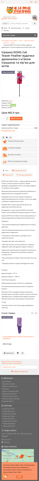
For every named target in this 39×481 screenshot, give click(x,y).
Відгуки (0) (9, 175)
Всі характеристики (8, 130)
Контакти (6, 389)
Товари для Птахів (9, 416)
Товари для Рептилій (10, 421)
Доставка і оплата (9, 384)
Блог (5, 28)
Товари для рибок (9, 418)
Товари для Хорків (9, 423)
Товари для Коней (9, 426)
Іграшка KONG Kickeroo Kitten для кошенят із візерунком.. (18, 337)
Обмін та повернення (10, 386)
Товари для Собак (9, 409)
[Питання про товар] (3, 137)
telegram (6, 442)
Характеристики (20, 170)
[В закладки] (7, 137)
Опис (7, 170)
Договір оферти (8, 401)
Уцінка (27, 28)
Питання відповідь (25, 175)
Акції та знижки (16, 28)
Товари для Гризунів (9, 414)
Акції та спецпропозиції (11, 391)
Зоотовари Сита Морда (9, 40)
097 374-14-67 (6, 440)
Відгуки (6, 30)
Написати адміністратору (11, 398)
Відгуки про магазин (9, 394)
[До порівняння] (10, 137)
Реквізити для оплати (10, 396)
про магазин (7, 381)
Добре (19, 477)
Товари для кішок (9, 411)
